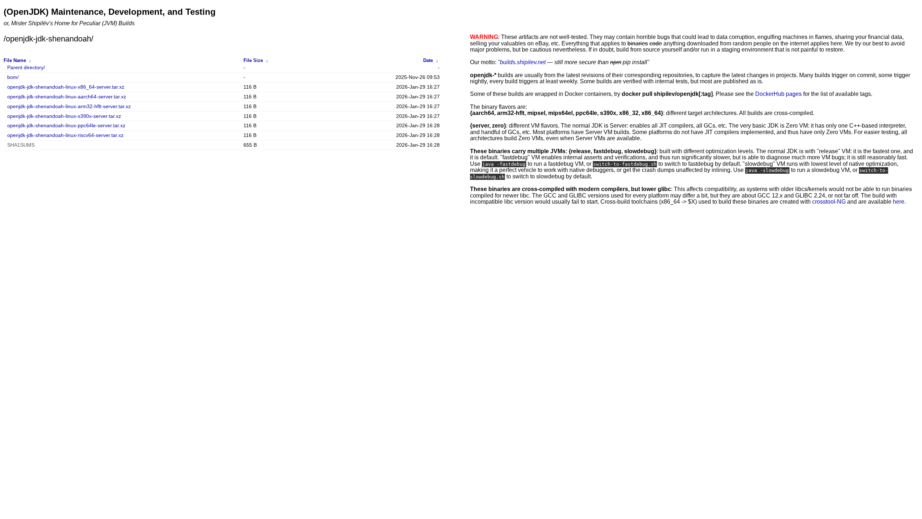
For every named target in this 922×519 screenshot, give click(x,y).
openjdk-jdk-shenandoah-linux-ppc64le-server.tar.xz (66, 125)
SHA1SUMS (21, 145)
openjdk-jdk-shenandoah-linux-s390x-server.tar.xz (64, 116)
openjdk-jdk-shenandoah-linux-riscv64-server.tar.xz (65, 135)
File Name (15, 60)
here (898, 202)
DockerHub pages (778, 94)
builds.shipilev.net (523, 62)
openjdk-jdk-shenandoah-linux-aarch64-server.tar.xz (66, 96)
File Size (253, 60)
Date (428, 60)
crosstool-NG (829, 202)
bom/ (13, 77)
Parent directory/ (26, 67)
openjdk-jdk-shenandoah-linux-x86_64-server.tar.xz (65, 87)
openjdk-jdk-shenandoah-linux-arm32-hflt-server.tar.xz (69, 106)
